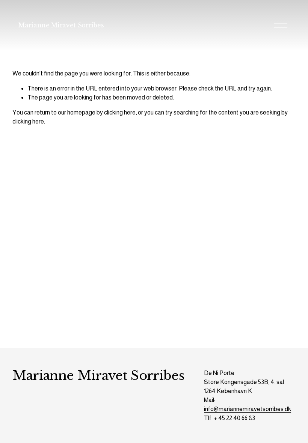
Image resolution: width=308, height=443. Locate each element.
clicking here (120, 112)
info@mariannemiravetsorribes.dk (247, 409)
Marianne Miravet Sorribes (61, 25)
